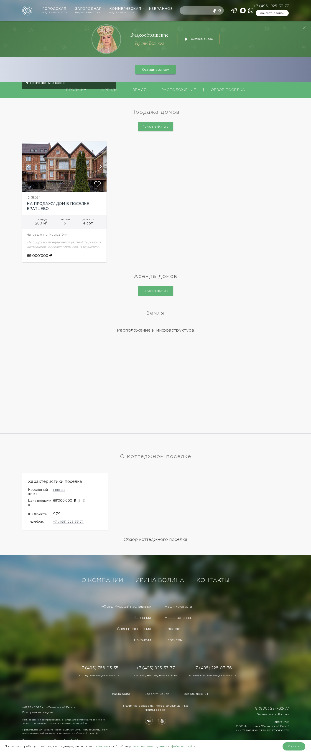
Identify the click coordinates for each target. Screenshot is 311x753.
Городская (54, 11)
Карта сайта (121, 694)
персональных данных (149, 746)
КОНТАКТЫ (212, 580)
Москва (59, 490)
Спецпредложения (134, 629)
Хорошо (294, 746)
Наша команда (178, 618)
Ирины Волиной (149, 43)
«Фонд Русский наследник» (126, 606)
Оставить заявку (155, 69)
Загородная (88, 11)
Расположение (178, 90)
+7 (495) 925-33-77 (271, 6)
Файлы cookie (155, 710)
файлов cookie (183, 746)
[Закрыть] (304, 27)
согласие (100, 746)
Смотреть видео (202, 38)
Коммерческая (125, 11)
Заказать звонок (272, 13)
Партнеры (174, 640)
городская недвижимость (98, 675)
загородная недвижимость (155, 675)
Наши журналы (178, 606)
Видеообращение (149, 35)
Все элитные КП (196, 694)
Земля (139, 90)
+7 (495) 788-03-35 (98, 668)
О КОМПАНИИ (102, 580)
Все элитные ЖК (157, 694)
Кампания (142, 618)
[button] (28, 166)
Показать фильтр (155, 127)
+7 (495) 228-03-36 (212, 668)
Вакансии (142, 640)
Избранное (161, 9)
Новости (172, 629)
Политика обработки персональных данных (155, 706)
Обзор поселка (228, 90)
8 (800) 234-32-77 (272, 708)
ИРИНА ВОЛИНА (159, 580)
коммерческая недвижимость (212, 675)
